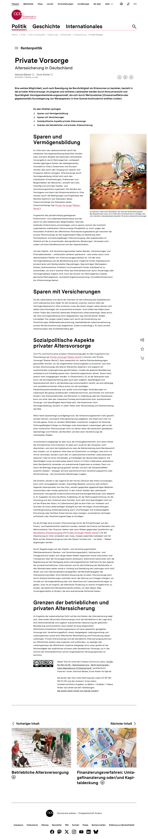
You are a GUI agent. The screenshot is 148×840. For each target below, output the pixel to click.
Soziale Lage (53, 35)
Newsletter (57, 825)
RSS (67, 825)
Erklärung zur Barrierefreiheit (121, 825)
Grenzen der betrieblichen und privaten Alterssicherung (64, 125)
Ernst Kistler (45, 74)
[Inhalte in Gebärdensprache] (128, 4)
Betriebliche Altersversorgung (47, 532)
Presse (85, 825)
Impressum (18, 825)
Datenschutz (32, 825)
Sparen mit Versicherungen (50, 117)
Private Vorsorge (96, 35)
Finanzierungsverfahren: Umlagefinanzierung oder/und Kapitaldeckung (106, 777)
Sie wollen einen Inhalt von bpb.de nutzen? (78, 691)
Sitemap (44, 825)
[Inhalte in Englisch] (135, 4)
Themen (15, 35)
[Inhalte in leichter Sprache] (121, 4)
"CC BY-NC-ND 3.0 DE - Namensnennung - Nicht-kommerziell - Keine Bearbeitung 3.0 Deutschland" (85, 664)
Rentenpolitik (66, 35)
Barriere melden (99, 825)
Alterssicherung (80, 35)
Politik (23, 35)
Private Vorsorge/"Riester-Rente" (66, 357)
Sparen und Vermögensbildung (52, 113)
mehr (109, 4)
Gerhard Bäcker (24, 74)
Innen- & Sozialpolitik (37, 35)
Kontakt (75, 825)
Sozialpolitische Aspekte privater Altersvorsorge (61, 121)
